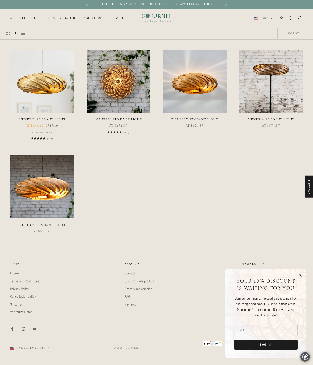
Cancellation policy (23, 296)
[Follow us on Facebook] (12, 329)
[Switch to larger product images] (8, 33)
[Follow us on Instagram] (23, 329)
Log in (265, 344)
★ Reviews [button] (309, 186)
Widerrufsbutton (21, 312)
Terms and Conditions (24, 281)
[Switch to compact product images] (23, 33)
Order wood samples (138, 289)
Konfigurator (61, 18)
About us (92, 18)
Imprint (15, 273)
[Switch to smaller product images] (15, 33)
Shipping (16, 304)
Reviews (130, 304)
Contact (130, 273)
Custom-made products (140, 281)
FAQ (127, 296)
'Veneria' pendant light (42, 119)
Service (117, 18)
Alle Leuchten (24, 18)
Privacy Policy (19, 289)
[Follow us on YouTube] (34, 329)
